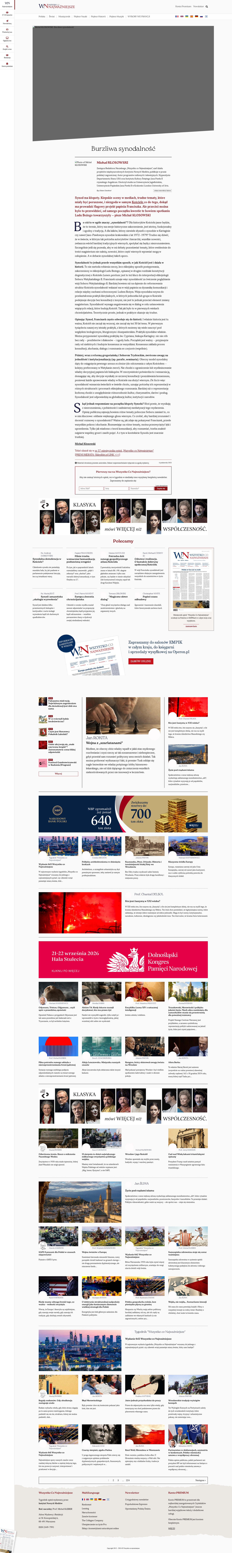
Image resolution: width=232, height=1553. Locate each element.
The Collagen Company (92, 1520)
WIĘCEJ (171, 1528)
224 (128, 1480)
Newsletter (198, 7)
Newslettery (7, 24)
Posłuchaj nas (7, 32)
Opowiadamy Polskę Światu (138, 1508)
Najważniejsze (7, 7)
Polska (42, 17)
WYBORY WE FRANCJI (139, 17)
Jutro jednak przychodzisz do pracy (143, 1401)
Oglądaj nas (7, 41)
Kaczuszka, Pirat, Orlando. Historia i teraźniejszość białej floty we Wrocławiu (143, 864)
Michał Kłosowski (85, 443)
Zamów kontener (89, 1516)
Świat (52, 17)
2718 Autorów (7, 15)
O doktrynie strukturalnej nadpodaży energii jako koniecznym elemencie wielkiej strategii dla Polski (101, 1304)
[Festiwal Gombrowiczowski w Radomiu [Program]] (58, 763)
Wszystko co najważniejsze (131, 1548)
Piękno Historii (98, 17)
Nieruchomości (89, 1512)
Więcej (58, 774)
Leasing (85, 1508)
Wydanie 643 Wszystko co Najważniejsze (148, 1339)
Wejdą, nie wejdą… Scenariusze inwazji (187, 1302)
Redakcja (7, 58)
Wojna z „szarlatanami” (104, 743)
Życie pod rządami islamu (181, 770)
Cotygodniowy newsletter (137, 1499)
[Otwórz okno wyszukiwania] (207, 7)
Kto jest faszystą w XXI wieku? (183, 723)
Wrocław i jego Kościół (136, 1154)
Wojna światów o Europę (94, 1252)
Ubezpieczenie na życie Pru (94, 1524)
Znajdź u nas (7, 49)
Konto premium (7, 66)
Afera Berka (174, 1062)
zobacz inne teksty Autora (162, 191)
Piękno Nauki (80, 17)
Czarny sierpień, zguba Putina (97, 1450)
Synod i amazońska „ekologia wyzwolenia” (48, 602)
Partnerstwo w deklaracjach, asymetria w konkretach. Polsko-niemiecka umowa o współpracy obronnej (188, 1452)
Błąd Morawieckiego (92, 1401)
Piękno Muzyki (116, 17)
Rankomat (86, 1504)
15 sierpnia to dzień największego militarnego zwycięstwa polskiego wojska (99, 1156)
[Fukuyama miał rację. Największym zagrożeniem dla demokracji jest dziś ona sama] (58, 704)
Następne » (201, 1480)
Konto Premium (183, 7)
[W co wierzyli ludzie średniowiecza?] (58, 719)
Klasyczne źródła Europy (180, 862)
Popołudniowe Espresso (136, 1504)
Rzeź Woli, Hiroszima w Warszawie (142, 1450)
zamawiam (191, 626)
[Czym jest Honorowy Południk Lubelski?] (58, 732)
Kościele (138, 202)
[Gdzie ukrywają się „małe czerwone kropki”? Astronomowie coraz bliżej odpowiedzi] (58, 748)
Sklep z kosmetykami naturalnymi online (100, 1528)
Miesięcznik (64, 17)
